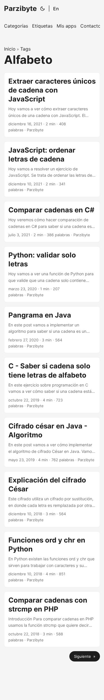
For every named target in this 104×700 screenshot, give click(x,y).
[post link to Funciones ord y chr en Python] (52, 559)
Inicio (10, 49)
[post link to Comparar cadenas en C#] (52, 221)
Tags (25, 49)
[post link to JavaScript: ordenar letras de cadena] (52, 169)
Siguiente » (84, 656)
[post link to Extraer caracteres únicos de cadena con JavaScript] (52, 105)
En (56, 8)
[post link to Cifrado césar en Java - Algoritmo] (52, 442)
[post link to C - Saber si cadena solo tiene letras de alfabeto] (52, 385)
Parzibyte (20, 8)
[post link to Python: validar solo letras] (52, 274)
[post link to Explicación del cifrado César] (52, 499)
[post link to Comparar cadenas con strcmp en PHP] (52, 619)
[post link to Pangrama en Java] (52, 330)
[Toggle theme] (42, 8)
